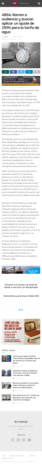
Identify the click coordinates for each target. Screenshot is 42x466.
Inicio (3, 456)
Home (3, 10)
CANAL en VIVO (7, 458)
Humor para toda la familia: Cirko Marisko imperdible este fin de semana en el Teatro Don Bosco (26, 359)
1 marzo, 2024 (17, 37)
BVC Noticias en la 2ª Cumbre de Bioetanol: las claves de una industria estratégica (26, 397)
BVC (6, 37)
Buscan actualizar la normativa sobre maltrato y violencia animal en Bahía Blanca (26, 385)
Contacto (32, 456)
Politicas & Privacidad (17, 456)
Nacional (10, 10)
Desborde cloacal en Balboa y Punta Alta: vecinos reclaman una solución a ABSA (25, 373)
